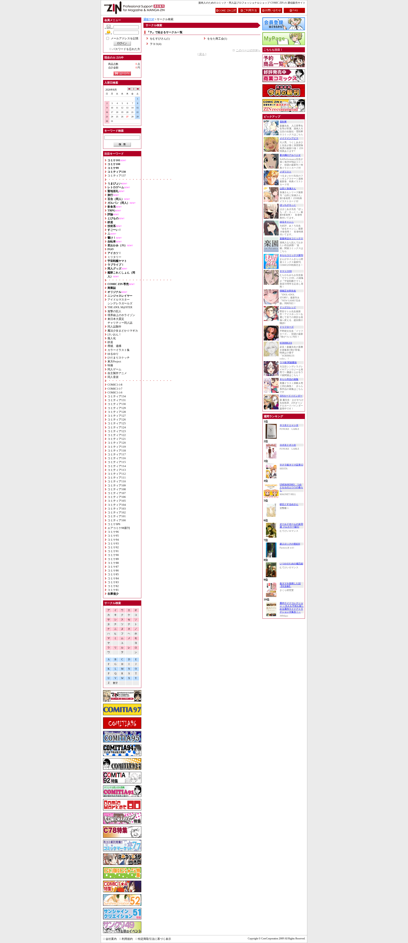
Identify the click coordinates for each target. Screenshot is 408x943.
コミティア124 (117, 427)
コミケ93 (113, 543)
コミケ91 (113, 551)
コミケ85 (113, 574)
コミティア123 (117, 431)
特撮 (110, 365)
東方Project (114, 361)
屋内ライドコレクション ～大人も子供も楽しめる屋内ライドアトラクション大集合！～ (292, 607)
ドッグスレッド (288, 307)
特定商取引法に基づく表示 (154, 938)
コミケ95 (113, 535)
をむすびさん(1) (160, 38)
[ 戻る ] (202, 54)
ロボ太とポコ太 (288, 445)
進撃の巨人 (114, 311)
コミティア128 (117, 411)
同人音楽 (113, 377)
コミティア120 (117, 442)
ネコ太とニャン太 (289, 425)
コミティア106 (117, 497)
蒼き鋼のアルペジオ (290, 155)
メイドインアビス (289, 138)
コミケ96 (113, 531)
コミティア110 (117, 481)
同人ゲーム (114, 369)
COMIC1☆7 (115, 388)
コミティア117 (117, 454)
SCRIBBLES (286, 343)
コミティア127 (117, 415)
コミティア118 (117, 450)
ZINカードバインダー (291, 396)
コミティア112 (117, 473)
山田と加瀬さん (288, 188)
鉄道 (110, 342)
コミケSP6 (114, 524)
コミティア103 (117, 508)
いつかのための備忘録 (291, 564)
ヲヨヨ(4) (155, 44)
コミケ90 (113, 555)
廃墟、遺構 (114, 346)
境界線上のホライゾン (121, 315)
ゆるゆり (113, 353)
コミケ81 (113, 589)
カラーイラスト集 (119, 350)
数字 (115, 683)
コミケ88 (113, 562)
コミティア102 (117, 512)
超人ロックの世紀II (290, 544)
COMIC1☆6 (115, 392)
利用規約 (127, 938)
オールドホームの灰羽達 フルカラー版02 (291, 525)
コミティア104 (117, 504)
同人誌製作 (114, 326)
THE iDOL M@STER (120, 307)
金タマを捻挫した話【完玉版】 (290, 585)
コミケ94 (113, 539)
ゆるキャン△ (287, 222)
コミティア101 (117, 516)
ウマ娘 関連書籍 (288, 362)
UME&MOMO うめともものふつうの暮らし (291, 487)
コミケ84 (113, 578)
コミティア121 (117, 438)
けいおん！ (114, 334)
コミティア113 (117, 470)
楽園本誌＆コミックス (291, 238)
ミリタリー (114, 257)
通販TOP (148, 19)
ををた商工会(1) (217, 38)
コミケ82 (113, 586)
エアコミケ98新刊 (119, 528)
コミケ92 (113, 547)
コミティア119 (117, 446)
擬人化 (112, 338)
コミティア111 (117, 477)
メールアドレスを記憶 (124, 38)
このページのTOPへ (248, 50)
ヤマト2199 (286, 271)
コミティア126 (117, 419)
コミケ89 (113, 559)
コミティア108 (117, 489)
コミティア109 (117, 485)
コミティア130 (117, 404)
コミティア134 (117, 396)
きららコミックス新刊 (291, 255)
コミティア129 (117, 408)
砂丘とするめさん (289, 504)
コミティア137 (117, 175)
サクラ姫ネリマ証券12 (291, 465)
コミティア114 (117, 466)
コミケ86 (113, 570)
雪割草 (283, 122)
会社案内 (111, 938)
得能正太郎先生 (288, 291)
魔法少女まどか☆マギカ (123, 330)
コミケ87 (113, 566)
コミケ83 (113, 582)
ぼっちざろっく (288, 205)
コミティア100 (117, 520)
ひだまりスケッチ (119, 357)
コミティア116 (117, 458)
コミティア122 (117, 435)
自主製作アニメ (117, 373)
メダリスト (285, 172)
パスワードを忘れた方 (126, 49)
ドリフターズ (287, 327)
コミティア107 (117, 493)
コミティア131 (117, 400)
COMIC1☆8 (115, 384)
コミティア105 (117, 500)
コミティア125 (117, 423)
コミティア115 (117, 462)
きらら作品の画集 (289, 379)
